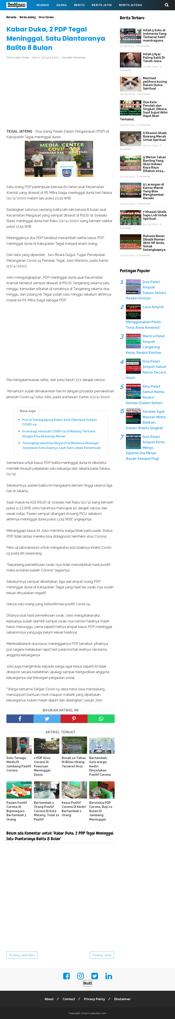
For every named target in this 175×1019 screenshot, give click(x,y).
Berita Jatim (102, 5)
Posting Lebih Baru (22, 955)
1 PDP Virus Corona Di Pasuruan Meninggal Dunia (42, 766)
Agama (61, 5)
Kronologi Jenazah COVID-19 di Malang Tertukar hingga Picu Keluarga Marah (59, 434)
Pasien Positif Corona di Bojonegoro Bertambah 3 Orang (16, 811)
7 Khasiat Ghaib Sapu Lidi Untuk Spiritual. (155, 215)
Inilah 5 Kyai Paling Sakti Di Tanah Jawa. (154, 57)
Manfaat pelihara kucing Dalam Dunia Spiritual (155, 83)
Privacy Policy (94, 999)
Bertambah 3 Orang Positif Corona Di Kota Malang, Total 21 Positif (46, 811)
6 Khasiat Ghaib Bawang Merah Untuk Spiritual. (155, 136)
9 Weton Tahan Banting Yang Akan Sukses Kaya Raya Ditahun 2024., (154, 164)
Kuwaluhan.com (96, 1013)
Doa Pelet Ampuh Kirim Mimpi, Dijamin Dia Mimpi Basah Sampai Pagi (145, 448)
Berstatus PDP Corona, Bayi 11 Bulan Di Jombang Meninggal (100, 811)
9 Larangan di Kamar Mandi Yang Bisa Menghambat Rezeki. (153, 191)
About (49, 999)
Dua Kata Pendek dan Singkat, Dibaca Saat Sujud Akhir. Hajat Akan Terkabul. (144, 110)
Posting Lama (102, 955)
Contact (69, 999)
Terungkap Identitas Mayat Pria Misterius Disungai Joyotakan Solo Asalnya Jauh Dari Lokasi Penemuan (61, 445)
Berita (79, 5)
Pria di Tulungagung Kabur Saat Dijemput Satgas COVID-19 (59, 422)
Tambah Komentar (74, 57)
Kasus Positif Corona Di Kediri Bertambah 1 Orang (74, 809)
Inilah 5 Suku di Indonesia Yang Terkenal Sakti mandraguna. (154, 35)
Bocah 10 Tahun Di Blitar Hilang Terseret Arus (74, 762)
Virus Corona (49, 15)
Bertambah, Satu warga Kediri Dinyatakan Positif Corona (100, 766)
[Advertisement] (60, 94)
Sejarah (42, 5)
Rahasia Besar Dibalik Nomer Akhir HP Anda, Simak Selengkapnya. (154, 242)
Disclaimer (122, 999)
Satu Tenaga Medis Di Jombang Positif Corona (18, 764)
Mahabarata (77, 15)
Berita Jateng (130, 5)
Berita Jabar (20, 15)
